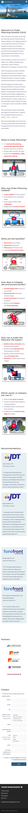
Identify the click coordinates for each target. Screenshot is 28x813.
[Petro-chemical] (19, 720)
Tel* (10, 709)
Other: (9, 724)
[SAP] (19, 737)
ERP (6, 737)
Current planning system (6, 730)
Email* (9, 704)
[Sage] (19, 739)
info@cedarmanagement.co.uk (10, 802)
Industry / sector (6, 716)
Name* (9, 699)
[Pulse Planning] (7, 2)
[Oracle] (19, 735)
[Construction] (19, 719)
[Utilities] (19, 715)
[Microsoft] (19, 741)
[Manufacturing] (19, 717)
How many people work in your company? (7, 752)
